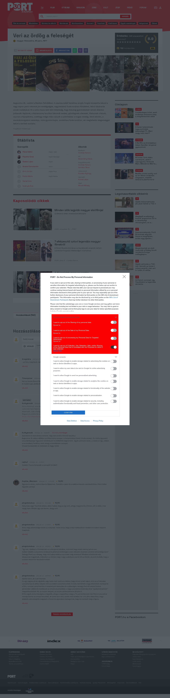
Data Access (85, 421)
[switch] (114, 322)
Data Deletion (72, 421)
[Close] (125, 277)
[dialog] (85, 349)
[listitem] (85, 317)
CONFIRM (68, 412)
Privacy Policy (98, 421)
